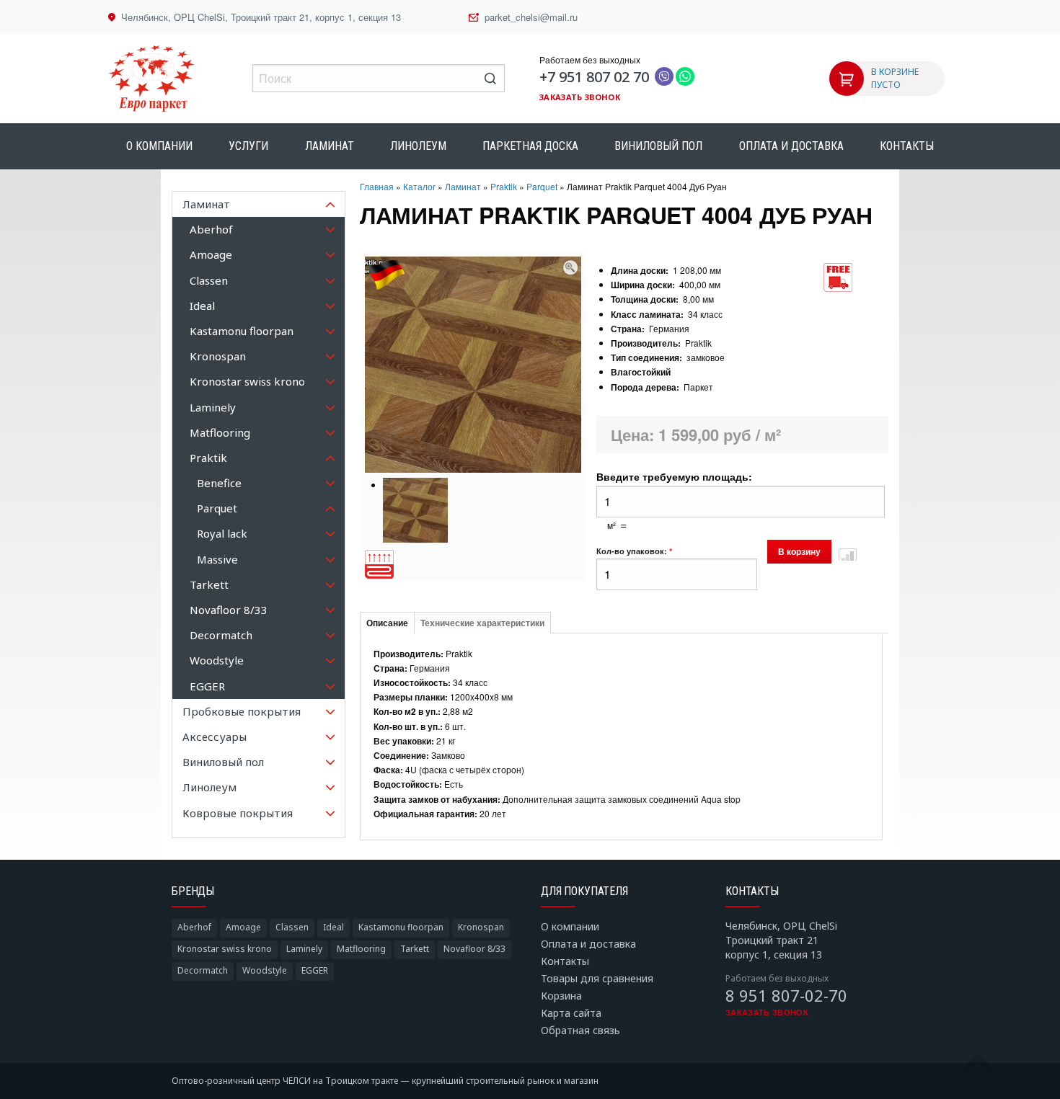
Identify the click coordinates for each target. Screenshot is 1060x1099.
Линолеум (418, 146)
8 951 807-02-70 (786, 995)
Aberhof (194, 927)
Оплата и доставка (791, 146)
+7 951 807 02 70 (594, 76)
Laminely (304, 949)
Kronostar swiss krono (224, 949)
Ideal (333, 927)
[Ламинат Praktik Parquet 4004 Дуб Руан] (570, 263)
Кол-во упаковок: (634, 551)
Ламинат (329, 146)
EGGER (314, 970)
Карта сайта (571, 1013)
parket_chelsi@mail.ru (531, 17)
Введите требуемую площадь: (674, 476)
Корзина (561, 995)
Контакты (907, 146)
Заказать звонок (579, 97)
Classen (292, 927)
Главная (377, 186)
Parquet (541, 186)
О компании (159, 146)
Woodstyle (264, 970)
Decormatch (202, 970)
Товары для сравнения (597, 978)
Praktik (503, 186)
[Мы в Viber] (664, 77)
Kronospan (481, 927)
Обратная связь (580, 1030)
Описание (387, 623)
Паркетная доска (530, 146)
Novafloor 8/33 (474, 949)
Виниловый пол (658, 146)
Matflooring (361, 949)
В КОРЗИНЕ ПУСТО (895, 78)
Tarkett (414, 949)
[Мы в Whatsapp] (685, 77)
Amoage (243, 927)
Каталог (419, 186)
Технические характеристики (482, 623)
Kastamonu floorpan (400, 927)
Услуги (248, 146)
